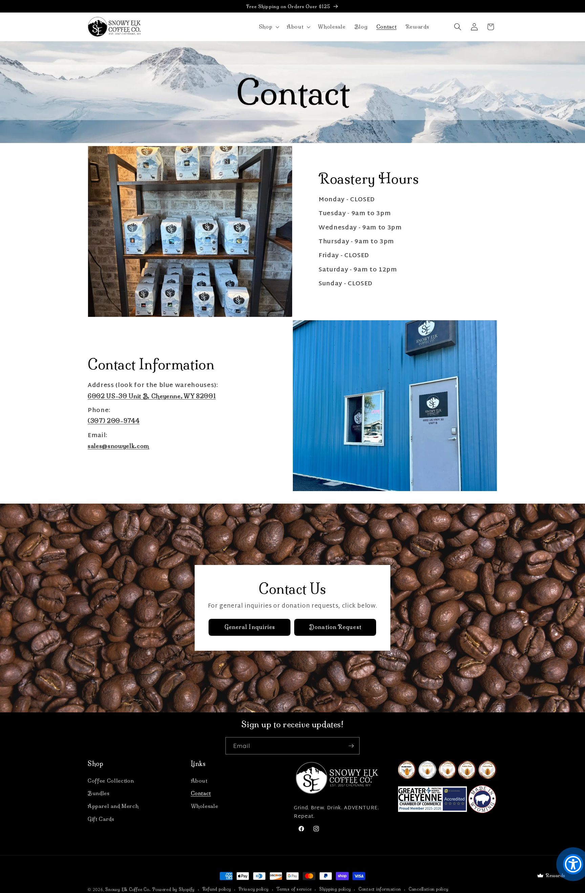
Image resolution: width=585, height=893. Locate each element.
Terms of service (293, 889)
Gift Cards (101, 819)
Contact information (380, 889)
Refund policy (216, 889)
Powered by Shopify (173, 889)
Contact (201, 793)
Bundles (99, 793)
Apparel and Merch (113, 806)
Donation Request (335, 627)
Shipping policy (335, 889)
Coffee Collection (111, 780)
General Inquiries (249, 627)
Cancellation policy (429, 889)
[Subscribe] (351, 746)
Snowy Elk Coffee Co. (128, 889)
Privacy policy (254, 889)
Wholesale (204, 806)
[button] (268, 27)
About (199, 780)
